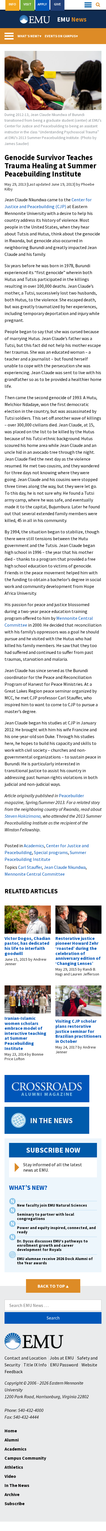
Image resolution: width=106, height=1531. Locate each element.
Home (11, 1430)
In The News (17, 1485)
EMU (71, 19)
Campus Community (25, 1458)
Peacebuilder (71, 795)
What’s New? (29, 36)
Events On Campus (61, 36)
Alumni (12, 1440)
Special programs (51, 852)
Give (57, 4)
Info (12, 4)
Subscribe (15, 1503)
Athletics (14, 1467)
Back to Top (53, 1286)
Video (10, 1476)
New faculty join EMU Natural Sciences (52, 1205)
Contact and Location (25, 1358)
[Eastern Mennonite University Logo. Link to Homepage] (35, 19)
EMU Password (64, 1365)
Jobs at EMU (62, 1358)
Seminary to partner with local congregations (45, 1216)
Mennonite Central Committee (35, 874)
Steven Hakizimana (23, 816)
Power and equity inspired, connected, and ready (56, 1229)
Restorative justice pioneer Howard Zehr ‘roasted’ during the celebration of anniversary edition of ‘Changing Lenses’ (78, 950)
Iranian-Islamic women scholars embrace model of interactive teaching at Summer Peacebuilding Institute (25, 1033)
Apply (42, 4)
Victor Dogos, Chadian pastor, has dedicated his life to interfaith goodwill (27, 945)
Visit (27, 4)
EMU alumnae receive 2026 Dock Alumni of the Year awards (55, 1260)
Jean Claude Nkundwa (65, 867)
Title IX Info (35, 1365)
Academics (34, 845)
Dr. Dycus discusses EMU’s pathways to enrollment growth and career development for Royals (52, 1245)
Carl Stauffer (30, 867)
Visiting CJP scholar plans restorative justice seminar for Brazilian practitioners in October (78, 1031)
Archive (12, 1494)
